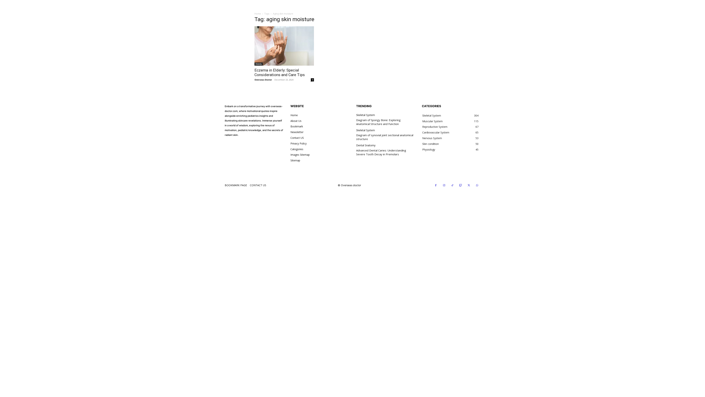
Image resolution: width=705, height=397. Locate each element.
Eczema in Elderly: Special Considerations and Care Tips (279, 72)
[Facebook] (436, 185)
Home (257, 13)
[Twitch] (460, 185)
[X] (469, 185)
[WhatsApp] (477, 185)
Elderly (259, 64)
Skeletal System (365, 115)
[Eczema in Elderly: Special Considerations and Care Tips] (284, 46)
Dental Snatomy (365, 145)
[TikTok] (452, 185)
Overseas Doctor (263, 79)
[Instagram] (444, 185)
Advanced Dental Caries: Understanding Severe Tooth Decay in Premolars (381, 152)
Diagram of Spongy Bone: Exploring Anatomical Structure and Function (378, 122)
